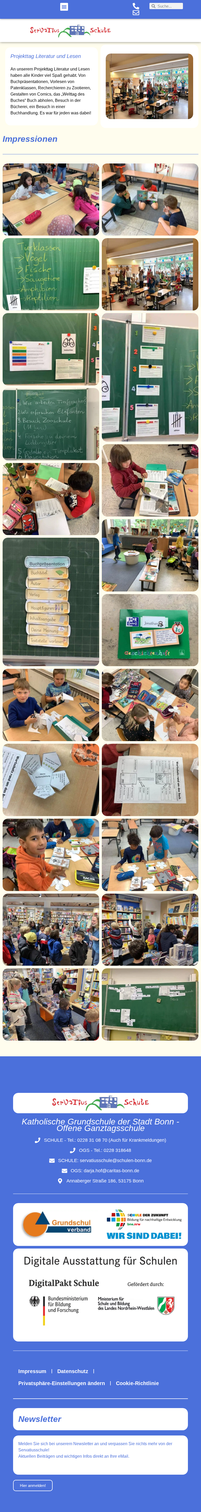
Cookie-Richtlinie (137, 1383)
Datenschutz (72, 1371)
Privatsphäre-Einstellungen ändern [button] (61, 1383)
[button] (64, 7)
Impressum (32, 1371)
